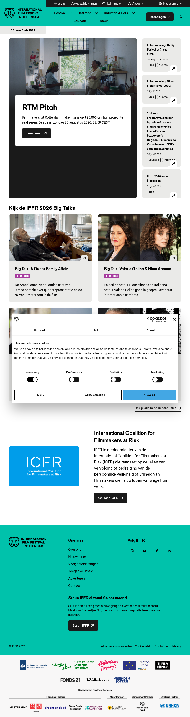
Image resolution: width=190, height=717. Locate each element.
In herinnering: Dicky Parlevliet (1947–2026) (160, 49)
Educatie (80, 21)
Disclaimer (161, 646)
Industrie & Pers (116, 13)
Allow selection (95, 394)
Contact (74, 586)
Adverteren (76, 578)
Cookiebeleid (143, 646)
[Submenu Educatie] (92, 21)
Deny (40, 394)
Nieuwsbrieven (79, 557)
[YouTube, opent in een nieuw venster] (144, 550)
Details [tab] (95, 330)
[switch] (74, 379)
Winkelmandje (111, 3)
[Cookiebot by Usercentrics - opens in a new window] (150, 319)
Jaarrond (84, 13)
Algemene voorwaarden (116, 646)
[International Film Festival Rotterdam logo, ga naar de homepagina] (23, 13)
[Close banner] (174, 319)
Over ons (59, 3)
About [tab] (151, 330)
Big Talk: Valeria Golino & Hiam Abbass (137, 268)
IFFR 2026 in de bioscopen (157, 178)
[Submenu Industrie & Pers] (133, 13)
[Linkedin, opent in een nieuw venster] (169, 550)
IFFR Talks (22, 275)
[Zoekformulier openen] (181, 16)
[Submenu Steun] (114, 21)
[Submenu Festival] (71, 13)
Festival (59, 13)
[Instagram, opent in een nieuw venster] (132, 550)
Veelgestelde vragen (84, 3)
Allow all (149, 394)
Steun (104, 21)
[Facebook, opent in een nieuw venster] (156, 550)
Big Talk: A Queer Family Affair (41, 268)
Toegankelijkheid (80, 571)
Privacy (176, 646)
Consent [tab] (39, 330)
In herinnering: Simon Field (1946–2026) (161, 83)
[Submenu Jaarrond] (96, 13)
